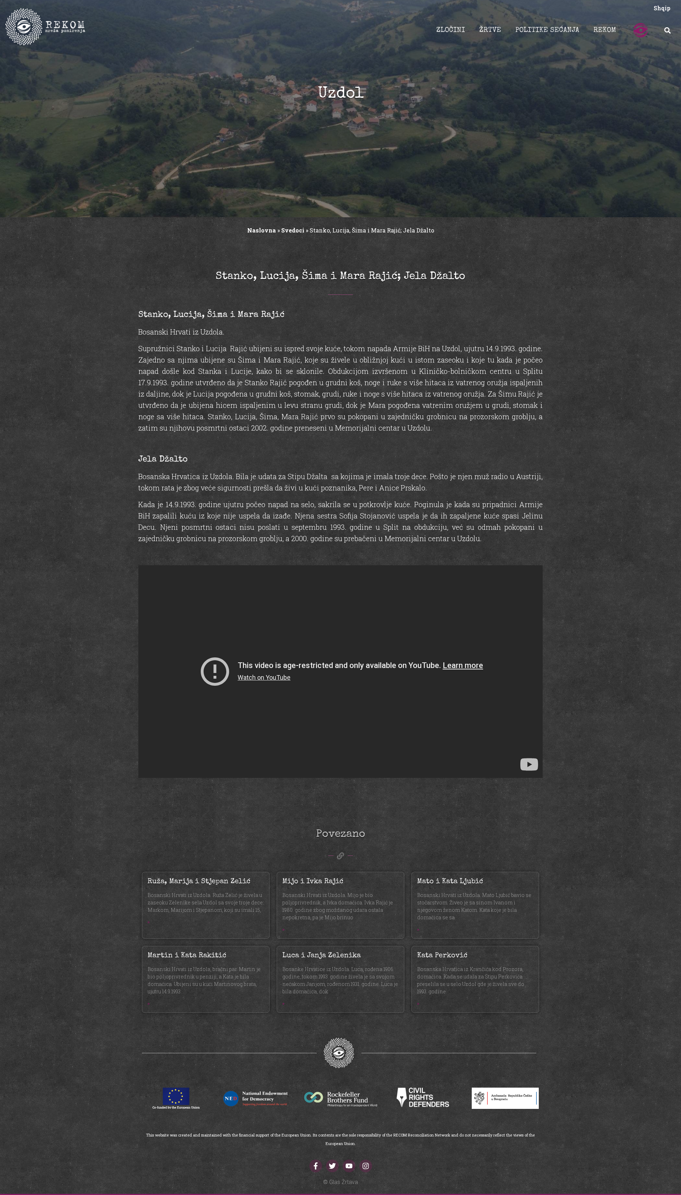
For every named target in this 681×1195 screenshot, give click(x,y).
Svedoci (292, 230)
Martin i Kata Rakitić (187, 955)
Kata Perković (442, 955)
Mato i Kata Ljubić (450, 881)
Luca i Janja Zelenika (321, 955)
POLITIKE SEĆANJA (547, 30)
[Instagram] (365, 1166)
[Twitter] (332, 1166)
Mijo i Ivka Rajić (312, 881)
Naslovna (261, 230)
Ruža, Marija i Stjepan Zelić (199, 881)
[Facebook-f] (315, 1166)
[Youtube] (349, 1166)
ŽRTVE (490, 30)
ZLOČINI (450, 30)
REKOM (604, 30)
